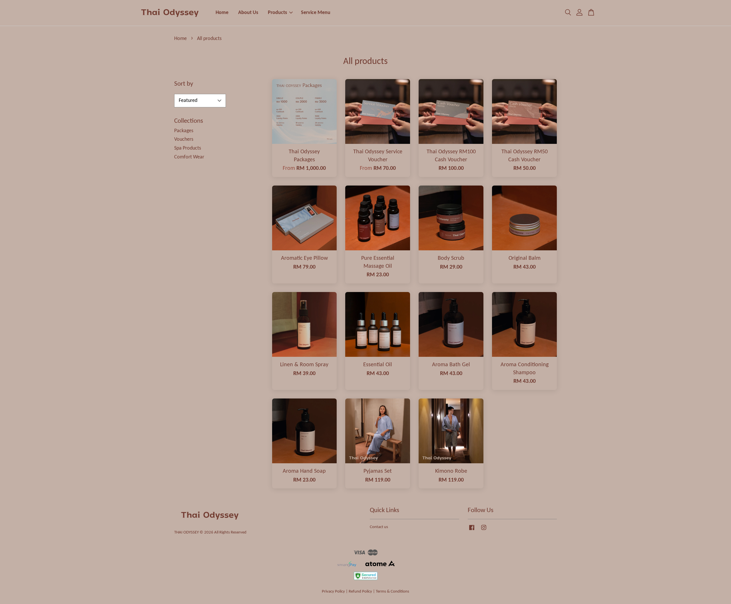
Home (222, 12)
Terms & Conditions (392, 591)
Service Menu (315, 12)
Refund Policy (360, 591)
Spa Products (187, 148)
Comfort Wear (189, 157)
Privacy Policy (333, 591)
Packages (183, 131)
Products (277, 12)
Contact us (379, 527)
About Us (248, 12)
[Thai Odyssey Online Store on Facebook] (472, 530)
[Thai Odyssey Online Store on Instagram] (484, 530)
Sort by (183, 84)
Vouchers (183, 139)
